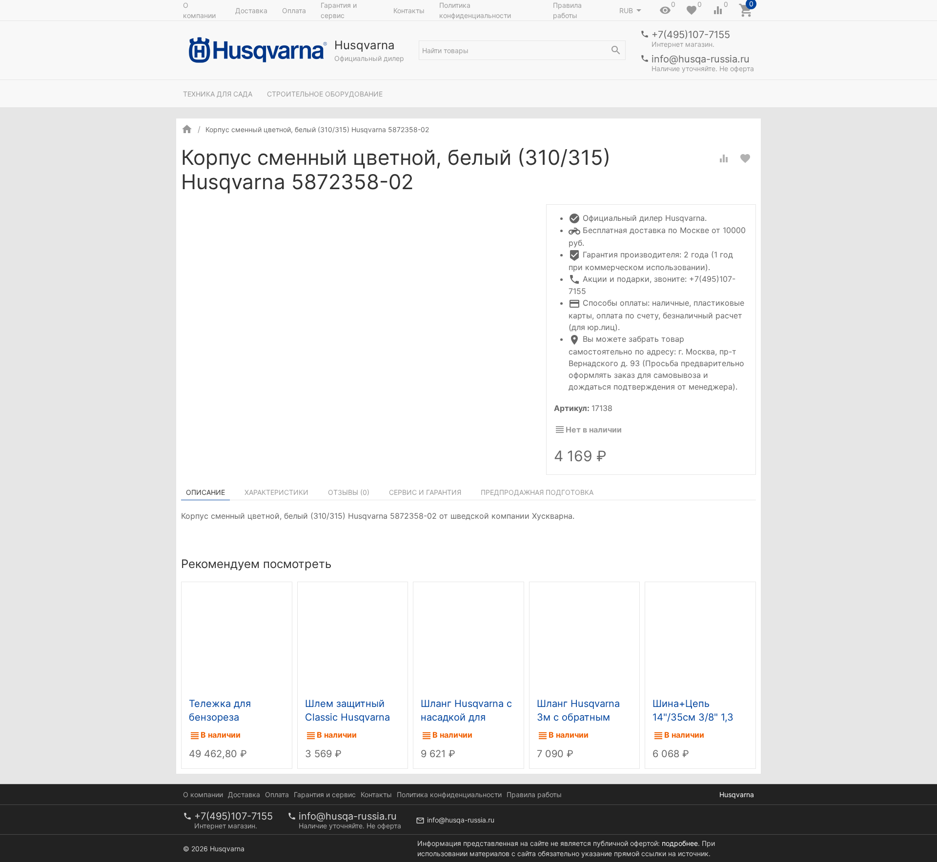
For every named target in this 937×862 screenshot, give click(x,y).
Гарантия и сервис (339, 10)
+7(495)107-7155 (691, 34)
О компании (199, 10)
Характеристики (276, 492)
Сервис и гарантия (425, 492)
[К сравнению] (723, 158)
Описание (205, 492)
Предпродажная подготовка (537, 492)
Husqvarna (736, 794)
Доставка (251, 10)
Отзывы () (348, 492)
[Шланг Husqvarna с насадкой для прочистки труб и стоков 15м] (468, 638)
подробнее (680, 843)
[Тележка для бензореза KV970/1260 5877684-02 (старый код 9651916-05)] (237, 638)
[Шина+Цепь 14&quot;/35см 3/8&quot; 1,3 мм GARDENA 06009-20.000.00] (700, 638)
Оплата (294, 10)
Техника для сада (217, 94)
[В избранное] (745, 158)
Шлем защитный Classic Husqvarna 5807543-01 (347, 717)
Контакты (409, 10)
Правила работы (567, 10)
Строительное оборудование (325, 94)
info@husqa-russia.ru (701, 59)
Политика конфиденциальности (475, 10)
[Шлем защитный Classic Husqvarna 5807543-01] (353, 638)
